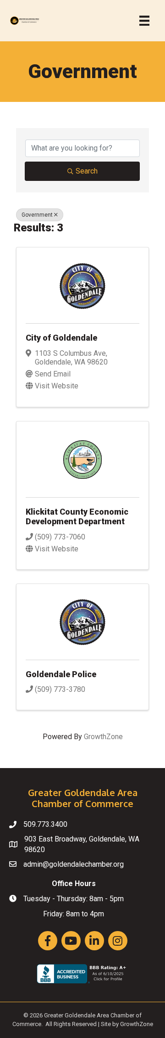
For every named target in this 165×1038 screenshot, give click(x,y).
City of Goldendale (61, 337)
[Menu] (144, 20)
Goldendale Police (61, 674)
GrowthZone (103, 736)
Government (37, 215)
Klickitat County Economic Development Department (77, 517)
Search (87, 171)
